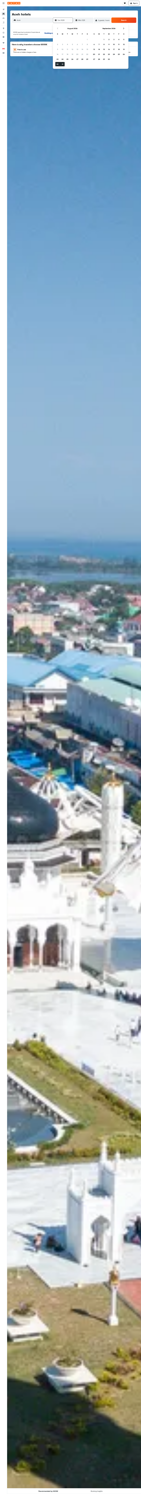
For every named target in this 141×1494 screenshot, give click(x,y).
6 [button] (77, 44)
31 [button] (62, 64)
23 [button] (57, 59)
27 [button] (77, 59)
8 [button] (87, 44)
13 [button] (77, 49)
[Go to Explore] (3, 28)
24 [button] (62, 59)
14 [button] (82, 49)
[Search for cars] (3, 18)
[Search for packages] (3, 22)
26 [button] (72, 59)
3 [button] (62, 44)
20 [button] (77, 54)
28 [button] (82, 59)
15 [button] (87, 49)
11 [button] (67, 49)
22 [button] (87, 54)
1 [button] (87, 39)
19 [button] (72, 54)
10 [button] (62, 49)
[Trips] (3, 43)
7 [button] (82, 44)
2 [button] (57, 44)
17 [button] (62, 54)
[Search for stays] (3, 14)
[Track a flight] (3, 33)
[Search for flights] (3, 9)
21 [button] (82, 54)
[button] (3, 3)
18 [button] (67, 54)
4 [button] (67, 44)
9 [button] (57, 49)
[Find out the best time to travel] (3, 37)
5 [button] (72, 44)
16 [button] (57, 54)
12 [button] (72, 49)
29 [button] (87, 59)
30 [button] (57, 64)
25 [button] (67, 59)
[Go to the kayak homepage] (13, 3)
